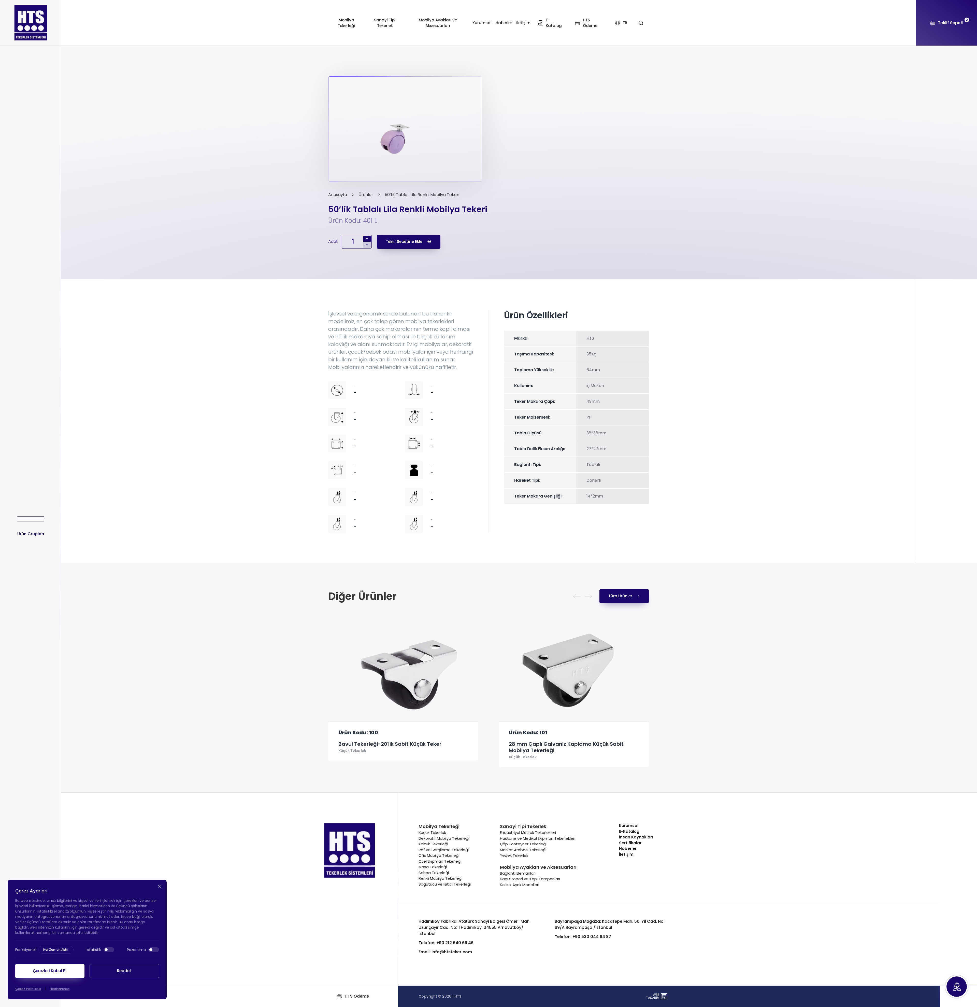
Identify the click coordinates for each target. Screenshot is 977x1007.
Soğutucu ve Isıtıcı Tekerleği (445, 884)
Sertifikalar (630, 843)
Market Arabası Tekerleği (523, 849)
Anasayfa (337, 195)
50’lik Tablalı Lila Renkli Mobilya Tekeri (422, 195)
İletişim (523, 22)
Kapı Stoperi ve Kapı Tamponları (530, 878)
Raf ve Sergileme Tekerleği (444, 849)
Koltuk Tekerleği (433, 844)
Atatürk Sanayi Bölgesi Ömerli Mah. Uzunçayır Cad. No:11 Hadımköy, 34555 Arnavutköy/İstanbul (474, 927)
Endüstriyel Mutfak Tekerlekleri (528, 832)
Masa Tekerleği (433, 867)
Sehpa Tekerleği (434, 872)
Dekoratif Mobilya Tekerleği (444, 838)
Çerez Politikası (28, 988)
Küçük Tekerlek (352, 757)
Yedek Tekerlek (514, 855)
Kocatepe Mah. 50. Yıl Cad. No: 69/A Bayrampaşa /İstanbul (610, 924)
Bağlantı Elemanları (518, 873)
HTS (457, 996)
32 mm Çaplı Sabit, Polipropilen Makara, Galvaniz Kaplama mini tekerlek (572, 747)
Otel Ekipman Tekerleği (440, 861)
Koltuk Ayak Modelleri (519, 884)
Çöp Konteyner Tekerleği (523, 844)
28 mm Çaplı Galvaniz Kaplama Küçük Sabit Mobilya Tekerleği (395, 747)
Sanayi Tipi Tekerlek (385, 23)
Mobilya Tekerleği (346, 23)
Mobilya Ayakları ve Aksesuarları (438, 23)
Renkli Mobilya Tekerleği (440, 878)
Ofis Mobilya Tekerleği (439, 855)
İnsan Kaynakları (636, 837)
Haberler (504, 22)
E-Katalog (629, 831)
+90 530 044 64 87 (583, 937)
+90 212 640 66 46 (446, 943)
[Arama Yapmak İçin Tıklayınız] (641, 23)
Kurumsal (482, 22)
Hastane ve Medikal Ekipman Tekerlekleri (537, 838)
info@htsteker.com (445, 952)
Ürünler (365, 195)
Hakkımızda (59, 988)
